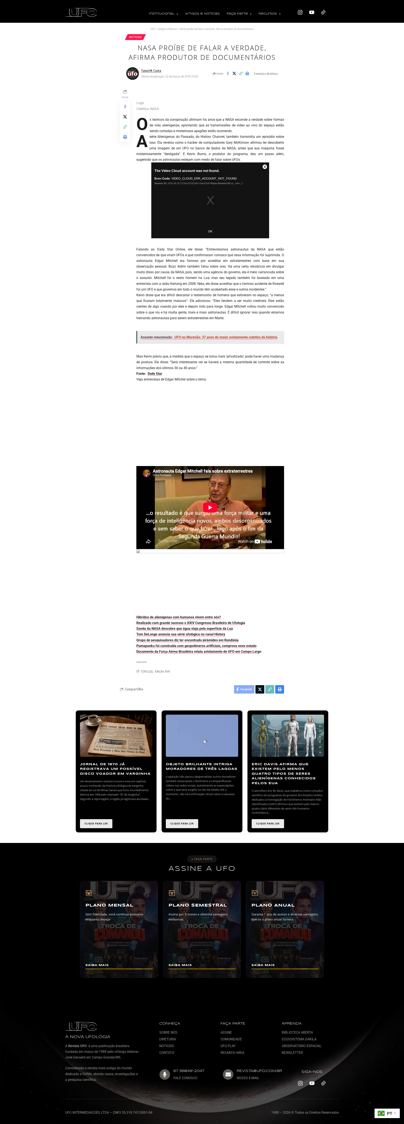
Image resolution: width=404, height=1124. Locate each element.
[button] (163, 14)
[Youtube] (312, 12)
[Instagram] (300, 12)
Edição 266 (162, 671)
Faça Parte (237, 13)
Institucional (161, 13)
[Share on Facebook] (228, 73)
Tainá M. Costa (151, 70)
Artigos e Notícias (202, 13)
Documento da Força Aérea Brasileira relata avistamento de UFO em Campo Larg (197, 652)
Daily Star (155, 374)
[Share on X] (234, 73)
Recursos (268, 13)
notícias (135, 37)
